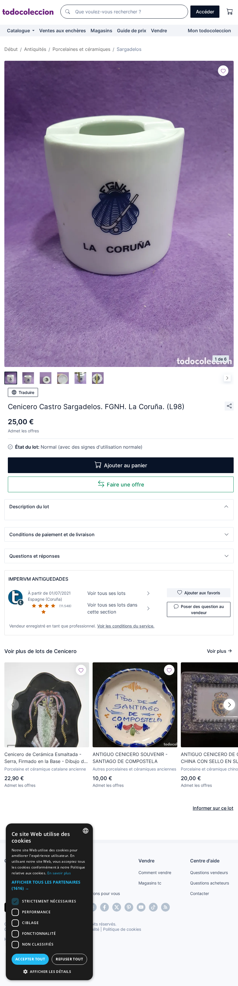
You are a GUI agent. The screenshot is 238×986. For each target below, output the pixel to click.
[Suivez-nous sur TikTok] (153, 907)
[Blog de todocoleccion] (165, 907)
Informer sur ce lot (213, 808)
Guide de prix (131, 30)
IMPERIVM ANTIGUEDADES (38, 579)
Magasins (101, 30)
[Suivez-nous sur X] (116, 907)
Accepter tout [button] (30, 959)
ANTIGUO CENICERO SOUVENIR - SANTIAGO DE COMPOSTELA (130, 757)
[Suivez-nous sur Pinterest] (129, 907)
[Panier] (229, 11)
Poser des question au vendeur (202, 609)
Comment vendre (154, 872)
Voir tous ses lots (106, 593)
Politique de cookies (122, 929)
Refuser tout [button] (69, 959)
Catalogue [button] (19, 30)
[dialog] (49, 901)
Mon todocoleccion (209, 30)
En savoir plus (59, 873)
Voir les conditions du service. (125, 625)
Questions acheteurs (209, 882)
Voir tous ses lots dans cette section (112, 608)
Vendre (159, 30)
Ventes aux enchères (62, 30)
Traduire (26, 392)
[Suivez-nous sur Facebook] (104, 907)
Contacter (199, 893)
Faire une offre (125, 485)
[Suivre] (223, 70)
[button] (119, 506)
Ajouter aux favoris (202, 592)
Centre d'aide (204, 861)
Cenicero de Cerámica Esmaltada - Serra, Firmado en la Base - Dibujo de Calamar (45, 758)
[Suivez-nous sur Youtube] (141, 907)
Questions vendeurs (209, 872)
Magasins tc (149, 882)
